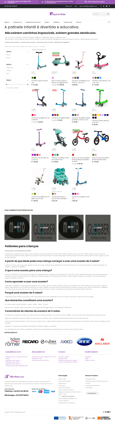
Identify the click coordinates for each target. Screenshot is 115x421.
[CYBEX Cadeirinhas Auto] (48, 341)
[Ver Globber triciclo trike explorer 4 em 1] (61, 137)
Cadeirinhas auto (90, 379)
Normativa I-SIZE (37, 358)
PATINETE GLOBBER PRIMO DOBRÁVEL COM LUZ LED (81, 119)
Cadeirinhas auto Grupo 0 (12, 360)
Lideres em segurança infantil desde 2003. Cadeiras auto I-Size (21, 46)
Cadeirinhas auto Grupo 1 (12, 362)
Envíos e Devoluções (64, 381)
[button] (109, 22)
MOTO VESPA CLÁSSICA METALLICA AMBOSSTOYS (60, 81)
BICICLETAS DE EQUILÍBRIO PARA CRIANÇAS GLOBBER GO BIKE (81, 159)
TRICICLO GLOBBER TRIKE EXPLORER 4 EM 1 (60, 158)
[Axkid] (66, 341)
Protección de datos (64, 387)
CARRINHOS (56, 22)
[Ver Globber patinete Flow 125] (81, 177)
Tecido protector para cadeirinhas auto (16, 365)
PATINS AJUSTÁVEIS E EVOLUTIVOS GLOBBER (59, 197)
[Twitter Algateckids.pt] (104, 6)
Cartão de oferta (90, 360)
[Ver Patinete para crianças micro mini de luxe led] (101, 98)
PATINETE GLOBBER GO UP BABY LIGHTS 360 (40, 197)
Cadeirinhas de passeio (92, 385)
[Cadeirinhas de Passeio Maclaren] (102, 341)
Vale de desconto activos (66, 390)
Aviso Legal (61, 385)
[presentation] (3, 342)
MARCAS (6, 22)
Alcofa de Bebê (62, 358)
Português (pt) (92, 393)
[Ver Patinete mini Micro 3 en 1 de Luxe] (101, 60)
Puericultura (88, 387)
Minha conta (68, 6)
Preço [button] (8, 80)
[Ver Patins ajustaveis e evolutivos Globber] (61, 177)
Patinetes (42, 46)
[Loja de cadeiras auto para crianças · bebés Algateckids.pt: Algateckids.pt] (57, 14)
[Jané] (84, 341)
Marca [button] (9, 64)
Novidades (88, 357)
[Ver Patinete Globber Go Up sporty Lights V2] (81, 60)
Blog (76, 6)
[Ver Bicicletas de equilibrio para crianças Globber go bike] (81, 137)
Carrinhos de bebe (63, 357)
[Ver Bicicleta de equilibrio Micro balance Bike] (101, 137)
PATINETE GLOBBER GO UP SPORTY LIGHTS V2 (81, 81)
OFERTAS (78, 22)
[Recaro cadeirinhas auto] (30, 341)
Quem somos (62, 383)
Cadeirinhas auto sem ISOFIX (40, 360)
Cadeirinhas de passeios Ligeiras (67, 360)
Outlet (86, 358)
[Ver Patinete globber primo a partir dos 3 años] (61, 98)
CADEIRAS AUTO (17, 22)
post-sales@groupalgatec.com (89, 6)
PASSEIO (46, 22)
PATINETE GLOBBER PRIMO (61, 118)
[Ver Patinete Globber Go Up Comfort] (40, 98)
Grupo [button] (8, 52)
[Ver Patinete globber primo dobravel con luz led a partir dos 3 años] (81, 98)
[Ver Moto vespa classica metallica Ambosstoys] (61, 60)
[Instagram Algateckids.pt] (109, 6)
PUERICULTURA (68, 22)
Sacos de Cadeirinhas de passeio (67, 362)
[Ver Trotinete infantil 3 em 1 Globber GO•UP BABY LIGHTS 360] (40, 177)
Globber (33, 189)
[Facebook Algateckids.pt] (101, 6)
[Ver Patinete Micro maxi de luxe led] (40, 137)
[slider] (6, 84)
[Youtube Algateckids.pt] (106, 6)
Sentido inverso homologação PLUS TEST (44, 357)
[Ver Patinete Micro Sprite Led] (40, 60)
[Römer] (12, 341)
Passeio (61, 352)
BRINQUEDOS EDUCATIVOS (33, 22)
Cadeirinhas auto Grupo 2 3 (13, 364)
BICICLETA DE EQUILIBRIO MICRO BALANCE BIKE (101, 158)
